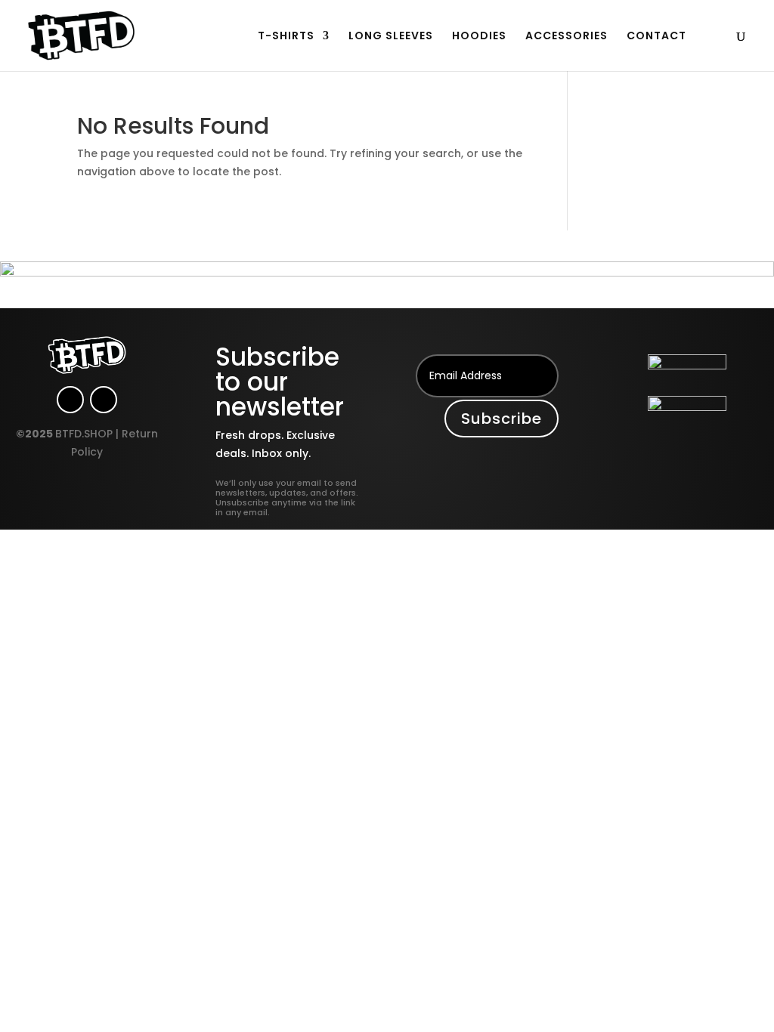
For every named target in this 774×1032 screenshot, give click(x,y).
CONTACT (656, 36)
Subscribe (501, 418)
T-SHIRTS (286, 36)
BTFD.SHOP (84, 433)
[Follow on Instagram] (70, 399)
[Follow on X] (103, 399)
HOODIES (479, 36)
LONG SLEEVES (390, 36)
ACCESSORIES (566, 36)
